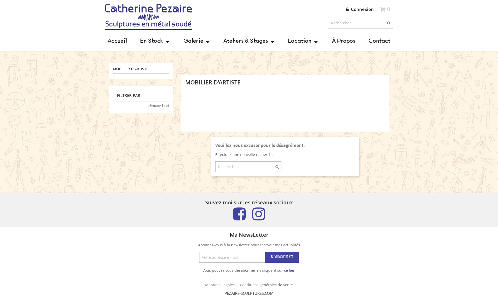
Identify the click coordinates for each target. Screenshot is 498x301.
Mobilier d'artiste (130, 69)
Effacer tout (158, 106)
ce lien (289, 270)
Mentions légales (220, 284)
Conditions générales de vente (266, 284)
